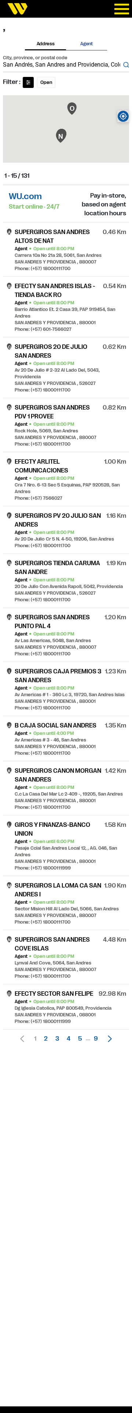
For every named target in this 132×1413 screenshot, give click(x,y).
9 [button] (96, 1038)
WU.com (25, 196)
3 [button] (57, 1038)
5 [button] (80, 1038)
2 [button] (46, 1038)
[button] (108, 1039)
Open (46, 82)
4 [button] (68, 1038)
